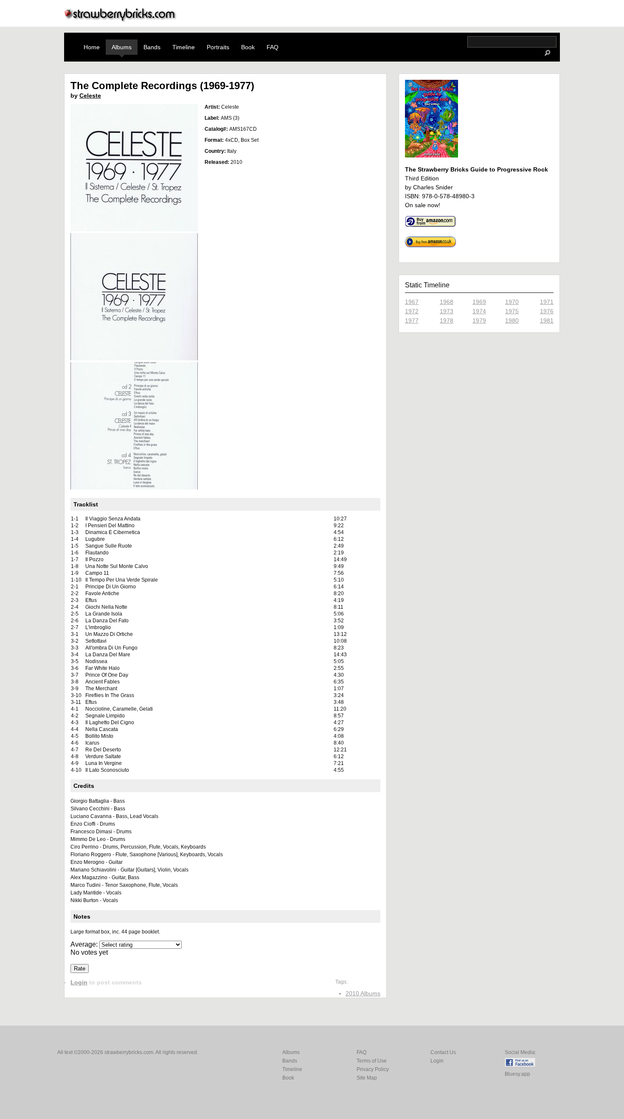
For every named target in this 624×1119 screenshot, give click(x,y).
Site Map (367, 1078)
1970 (512, 301)
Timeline (183, 47)
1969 (479, 301)
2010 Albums (363, 993)
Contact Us (443, 1052)
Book (248, 47)
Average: (84, 944)
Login (78, 982)
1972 (412, 311)
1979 (479, 320)
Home (92, 47)
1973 (446, 311)
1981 (547, 320)
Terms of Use (372, 1061)
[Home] (120, 19)
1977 (412, 320)
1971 (547, 301)
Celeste (90, 95)
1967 (412, 301)
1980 (512, 320)
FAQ (272, 47)
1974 (479, 311)
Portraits (218, 47)
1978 (446, 320)
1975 (512, 311)
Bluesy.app (517, 1074)
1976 (547, 311)
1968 (446, 301)
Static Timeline (427, 285)
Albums (122, 47)
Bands (151, 47)
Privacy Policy (373, 1069)
